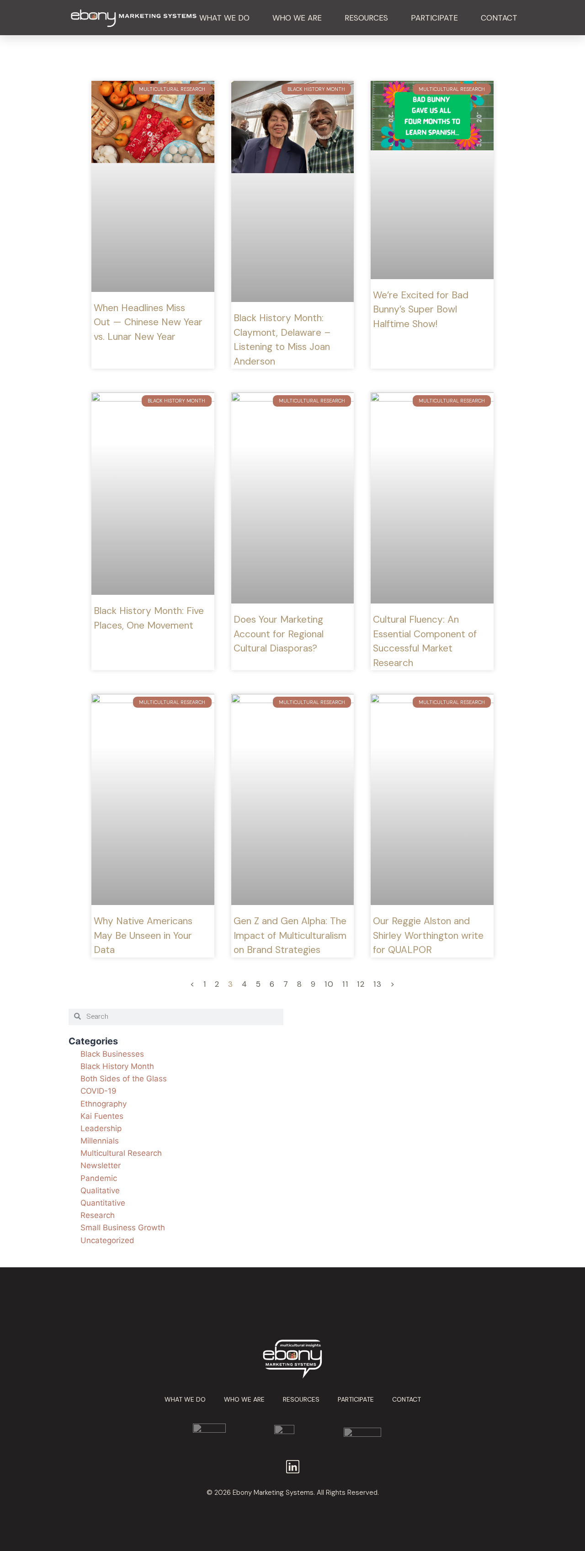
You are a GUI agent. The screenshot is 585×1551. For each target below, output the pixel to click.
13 (377, 984)
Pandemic (98, 1178)
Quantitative (102, 1202)
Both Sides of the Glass (123, 1078)
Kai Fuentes (101, 1116)
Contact (499, 18)
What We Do (224, 18)
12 (361, 984)
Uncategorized (107, 1240)
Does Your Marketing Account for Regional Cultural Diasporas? (279, 634)
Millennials (99, 1140)
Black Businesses (112, 1054)
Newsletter (100, 1165)
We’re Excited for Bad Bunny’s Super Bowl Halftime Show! (420, 309)
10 (329, 984)
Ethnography (103, 1103)
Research (97, 1215)
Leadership (101, 1128)
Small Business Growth (122, 1227)
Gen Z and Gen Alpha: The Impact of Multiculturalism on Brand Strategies (290, 935)
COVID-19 (98, 1091)
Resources (366, 18)
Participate (434, 18)
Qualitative (100, 1190)
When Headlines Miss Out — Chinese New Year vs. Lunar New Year (148, 322)
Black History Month (117, 1066)
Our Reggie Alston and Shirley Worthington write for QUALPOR (428, 935)
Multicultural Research (121, 1153)
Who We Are (297, 18)
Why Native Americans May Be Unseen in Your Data (143, 935)
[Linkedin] (292, 1466)
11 (345, 984)
